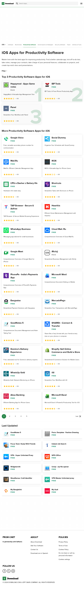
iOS (3, 45)
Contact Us (34, 549)
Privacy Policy (63, 542)
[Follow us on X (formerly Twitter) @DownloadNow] (8, 571)
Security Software (60, 44)
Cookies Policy (63, 549)
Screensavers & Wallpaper (45, 44)
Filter (4, 71)
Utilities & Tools (76, 44)
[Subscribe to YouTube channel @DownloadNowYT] (13, 571)
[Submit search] (17, 3)
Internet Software (8, 44)
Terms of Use (63, 546)
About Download (36, 542)
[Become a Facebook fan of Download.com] (4, 571)
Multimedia (18, 44)
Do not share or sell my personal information (66, 554)
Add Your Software (37, 546)
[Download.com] (8, 3)
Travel (68, 44)
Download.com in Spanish (39, 553)
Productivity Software (29, 45)
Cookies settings (64, 559)
